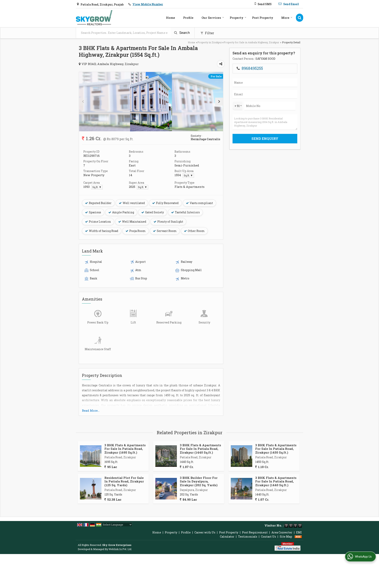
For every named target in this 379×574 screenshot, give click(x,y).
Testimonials (247, 536)
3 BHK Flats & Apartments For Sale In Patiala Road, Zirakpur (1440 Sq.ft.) (200, 448)
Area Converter (281, 532)
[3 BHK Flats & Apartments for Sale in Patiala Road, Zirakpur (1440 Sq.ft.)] (166, 456)
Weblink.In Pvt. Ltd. (120, 549)
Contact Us (268, 536)
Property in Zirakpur (209, 42)
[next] (219, 102)
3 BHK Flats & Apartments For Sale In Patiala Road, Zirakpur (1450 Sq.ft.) (275, 448)
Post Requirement (255, 532)
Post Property (262, 18)
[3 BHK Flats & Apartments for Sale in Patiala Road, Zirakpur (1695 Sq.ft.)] (90, 456)
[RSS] (298, 536)
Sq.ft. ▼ (188, 175)
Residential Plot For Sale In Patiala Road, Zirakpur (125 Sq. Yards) (124, 481)
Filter (209, 33)
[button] (147, 4)
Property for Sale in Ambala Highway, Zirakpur (251, 42)
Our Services (211, 18)
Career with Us (204, 532)
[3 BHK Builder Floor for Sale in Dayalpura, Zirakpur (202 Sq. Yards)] (166, 488)
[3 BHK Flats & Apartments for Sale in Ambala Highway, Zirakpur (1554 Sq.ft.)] (151, 101)
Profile (188, 18)
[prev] (83, 102)
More (285, 18)
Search (184, 33)
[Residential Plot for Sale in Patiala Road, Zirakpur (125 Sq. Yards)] (90, 488)
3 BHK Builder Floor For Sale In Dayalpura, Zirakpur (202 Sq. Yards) (199, 481)
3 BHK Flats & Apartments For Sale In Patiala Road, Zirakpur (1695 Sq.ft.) (125, 448)
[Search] (299, 18)
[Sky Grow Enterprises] (94, 17)
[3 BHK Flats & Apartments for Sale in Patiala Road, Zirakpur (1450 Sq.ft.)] (241, 456)
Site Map (286, 536)
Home (170, 18)
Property (236, 18)
